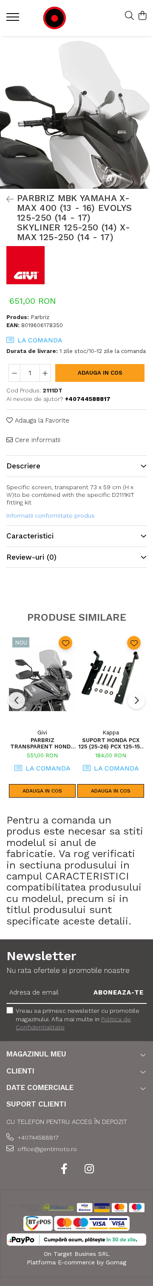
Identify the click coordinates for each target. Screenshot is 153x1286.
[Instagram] (89, 1169)
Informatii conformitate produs (50, 515)
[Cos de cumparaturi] (142, 16)
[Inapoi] (6, 199)
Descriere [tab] (23, 466)
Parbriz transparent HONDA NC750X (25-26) (42, 743)
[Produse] (13, 19)
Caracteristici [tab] (30, 536)
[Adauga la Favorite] (65, 643)
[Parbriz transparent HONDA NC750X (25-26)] (42, 678)
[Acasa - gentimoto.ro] (54, 18)
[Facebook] (64, 1169)
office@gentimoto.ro (46, 1149)
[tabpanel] (76, 112)
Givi (42, 732)
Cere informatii (36, 440)
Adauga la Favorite (41, 420)
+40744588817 (37, 1137)
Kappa (110, 732)
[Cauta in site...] (129, 16)
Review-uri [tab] (31, 557)
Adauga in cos (100, 373)
